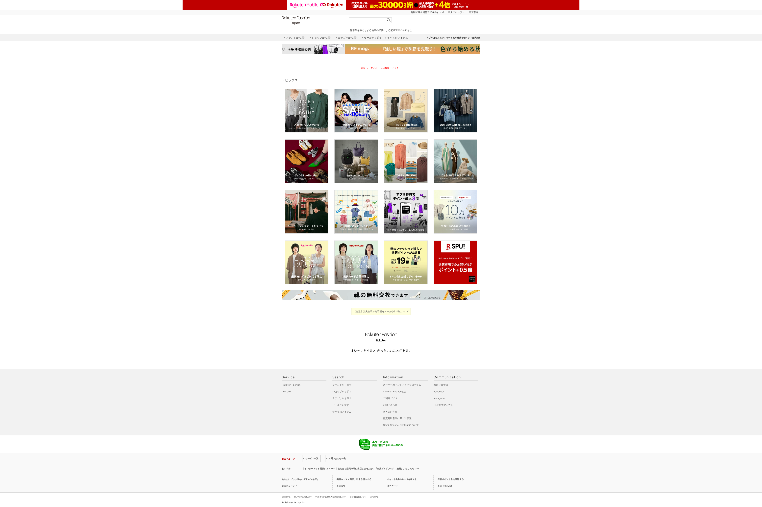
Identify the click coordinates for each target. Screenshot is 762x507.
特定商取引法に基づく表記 (397, 418)
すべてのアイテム (341, 411)
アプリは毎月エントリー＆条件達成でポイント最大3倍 (453, 37)
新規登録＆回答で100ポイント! (427, 12)
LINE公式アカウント (444, 404)
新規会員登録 (441, 384)
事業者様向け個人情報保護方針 (330, 496)
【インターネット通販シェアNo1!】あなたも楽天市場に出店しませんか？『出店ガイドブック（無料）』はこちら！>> (360, 468)
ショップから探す (341, 391)
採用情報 (374, 496)
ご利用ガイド (390, 398)
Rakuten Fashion (312, 20)
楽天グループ (455, 12)
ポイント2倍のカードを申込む (402, 479)
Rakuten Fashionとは (394, 391)
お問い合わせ (390, 404)
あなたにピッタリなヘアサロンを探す (300, 479)
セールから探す (340, 404)
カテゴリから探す (341, 398)
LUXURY (287, 391)
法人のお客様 (390, 411)
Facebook (439, 391)
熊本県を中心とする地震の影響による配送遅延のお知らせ (381, 30)
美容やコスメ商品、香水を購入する (354, 479)
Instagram (439, 398)
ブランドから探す (341, 384)
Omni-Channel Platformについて (401, 425)
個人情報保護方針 (303, 496)
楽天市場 (473, 12)
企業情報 (286, 496)
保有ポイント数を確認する (451, 479)
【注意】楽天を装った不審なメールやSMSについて (381, 311)
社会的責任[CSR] (357, 496)
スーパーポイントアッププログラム (402, 384)
